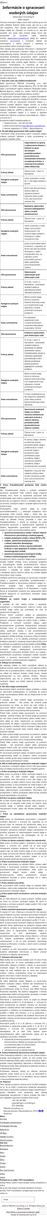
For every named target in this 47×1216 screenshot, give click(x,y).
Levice (2, 1177)
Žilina (2, 1159)
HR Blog (3, 1133)
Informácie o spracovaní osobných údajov (23, 1212)
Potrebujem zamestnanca (10, 1122)
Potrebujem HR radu (8, 1126)
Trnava (3, 1163)
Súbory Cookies (23, 1208)
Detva (2, 1174)
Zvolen (2, 1156)
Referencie (4, 1129)
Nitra (2, 1152)
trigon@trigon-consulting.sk (33, 126)
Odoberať (41, 1199)
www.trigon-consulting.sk (18, 38)
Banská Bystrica (6, 1145)
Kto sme (3, 1119)
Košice (2, 1166)
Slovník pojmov (6, 1140)
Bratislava (4, 1149)
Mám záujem (23, 19)
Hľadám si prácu (6, 1136)
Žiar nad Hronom (7, 1170)
